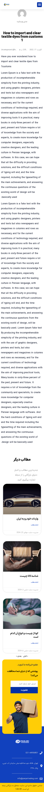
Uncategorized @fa (8, 49)
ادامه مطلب (34, 525)
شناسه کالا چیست (29, 576)
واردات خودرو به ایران (27, 519)
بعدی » (19, 656)
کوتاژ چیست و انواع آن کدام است (24, 635)
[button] (39, 4)
